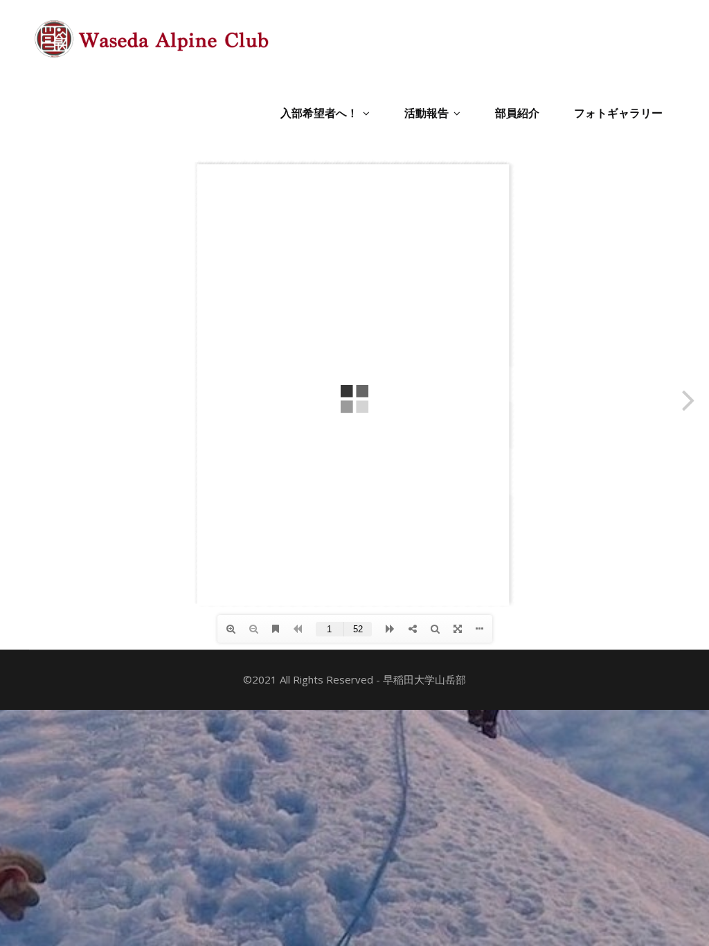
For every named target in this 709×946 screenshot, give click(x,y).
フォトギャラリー (618, 113)
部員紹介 (517, 113)
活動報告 (426, 113)
